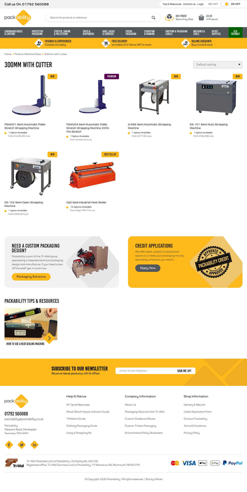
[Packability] (18, 17)
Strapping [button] (149, 32)
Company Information (140, 396)
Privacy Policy (192, 432)
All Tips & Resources (78, 404)
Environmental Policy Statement (144, 432)
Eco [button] (235, 32)
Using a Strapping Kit (78, 432)
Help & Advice (76, 396)
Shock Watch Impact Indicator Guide (87, 411)
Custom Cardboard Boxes (140, 418)
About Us (130, 404)
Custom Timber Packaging (140, 425)
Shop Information (196, 396)
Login (200, 4)
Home (8, 54)
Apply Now (148, 268)
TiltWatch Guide (76, 418)
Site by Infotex (154, 479)
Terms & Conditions (195, 425)
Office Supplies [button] (216, 32)
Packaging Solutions (31, 276)
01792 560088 (35, 4)
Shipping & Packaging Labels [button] (176, 32)
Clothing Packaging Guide (81, 425)
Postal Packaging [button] (131, 32)
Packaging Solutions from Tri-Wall (144, 411)
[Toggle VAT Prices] (224, 4)
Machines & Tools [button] (199, 32)
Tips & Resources (172, 4)
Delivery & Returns (194, 404)
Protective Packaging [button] (37, 32)
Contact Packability (195, 418)
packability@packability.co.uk (24, 419)
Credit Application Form (198, 411)
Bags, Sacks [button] (109, 32)
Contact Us (189, 4)
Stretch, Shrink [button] (62, 32)
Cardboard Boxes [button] (13, 32)
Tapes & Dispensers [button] (88, 32)
